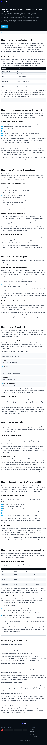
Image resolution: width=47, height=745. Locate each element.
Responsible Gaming (33, 736)
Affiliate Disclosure (33, 732)
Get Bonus (4, 26)
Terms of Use (32, 731)
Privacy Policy (32, 729)
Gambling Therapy (8, 730)
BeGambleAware (17, 730)
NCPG (24, 730)
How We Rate (32, 734)
